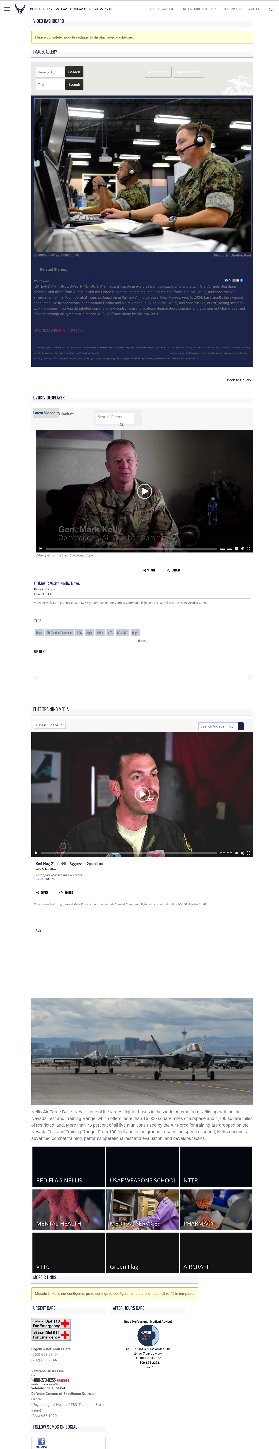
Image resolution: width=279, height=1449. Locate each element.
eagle (89, 632)
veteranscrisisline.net (48, 1388)
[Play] (41, 549)
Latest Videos (44, 413)
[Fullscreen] (248, 549)
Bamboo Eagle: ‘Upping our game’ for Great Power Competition (94, 275)
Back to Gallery (239, 380)
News (39, 632)
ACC (79, 632)
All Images (156, 71)
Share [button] (151, 569)
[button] (6, 9)
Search (74, 71)
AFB (110, 632)
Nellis (100, 632)
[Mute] (242, 549)
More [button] (143, 640)
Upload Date (187, 71)
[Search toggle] (272, 9)
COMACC (122, 632)
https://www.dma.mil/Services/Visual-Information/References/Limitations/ (134, 353)
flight (135, 632)
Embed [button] (175, 569)
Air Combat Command (59, 632)
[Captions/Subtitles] (236, 549)
